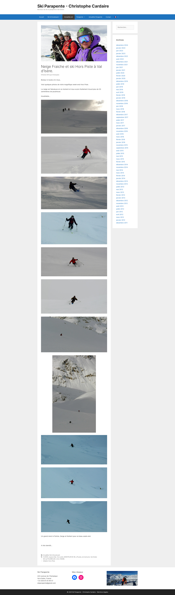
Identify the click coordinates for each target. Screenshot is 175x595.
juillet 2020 (120, 73)
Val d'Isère (94, 557)
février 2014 (120, 176)
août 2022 (120, 59)
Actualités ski (68, 17)
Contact (108, 17)
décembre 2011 (122, 223)
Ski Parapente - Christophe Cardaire (73, 6)
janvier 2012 (120, 220)
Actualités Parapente (95, 17)
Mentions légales (102, 592)
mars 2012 (120, 217)
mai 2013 (119, 189)
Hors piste (60, 557)
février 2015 (120, 162)
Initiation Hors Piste (49, 561)
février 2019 (120, 95)
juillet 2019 (120, 84)
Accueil (41, 17)
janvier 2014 (120, 178)
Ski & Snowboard (53, 17)
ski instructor (86, 557)
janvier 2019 (120, 98)
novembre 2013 (122, 184)
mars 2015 (120, 159)
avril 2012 (119, 214)
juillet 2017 (120, 120)
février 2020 (120, 76)
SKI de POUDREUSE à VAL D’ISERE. (54, 559)
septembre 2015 (122, 148)
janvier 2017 (120, 126)
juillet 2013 (120, 187)
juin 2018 (119, 106)
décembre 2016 (122, 128)
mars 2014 (120, 173)
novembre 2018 (122, 103)
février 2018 (120, 112)
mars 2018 (120, 109)
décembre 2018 (122, 101)
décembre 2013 (122, 181)
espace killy (52, 557)
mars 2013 (120, 192)
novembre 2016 (122, 131)
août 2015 (120, 151)
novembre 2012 (122, 203)
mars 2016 (120, 137)
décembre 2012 (122, 200)
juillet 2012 (120, 209)
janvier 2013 (120, 198)
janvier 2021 (120, 70)
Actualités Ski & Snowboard (51, 555)
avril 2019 (119, 92)
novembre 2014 (122, 167)
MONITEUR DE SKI (69, 557)
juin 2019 (119, 87)
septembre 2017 (122, 117)
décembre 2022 (122, 56)
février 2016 (120, 139)
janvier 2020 (120, 78)
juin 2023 (119, 51)
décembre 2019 (122, 81)
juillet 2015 (120, 153)
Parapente (79, 17)
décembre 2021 (122, 62)
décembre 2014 (122, 164)
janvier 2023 (120, 53)
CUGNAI (45, 557)
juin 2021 (119, 67)
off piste (78, 557)
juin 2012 (119, 212)
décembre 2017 (122, 114)
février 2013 (120, 195)
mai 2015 (119, 156)
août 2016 (120, 134)
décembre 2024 (122, 45)
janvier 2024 (120, 48)
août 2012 (120, 206)
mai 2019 (119, 89)
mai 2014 (119, 170)
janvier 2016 (120, 142)
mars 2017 (120, 123)
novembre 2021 (122, 65)
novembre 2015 (122, 145)
